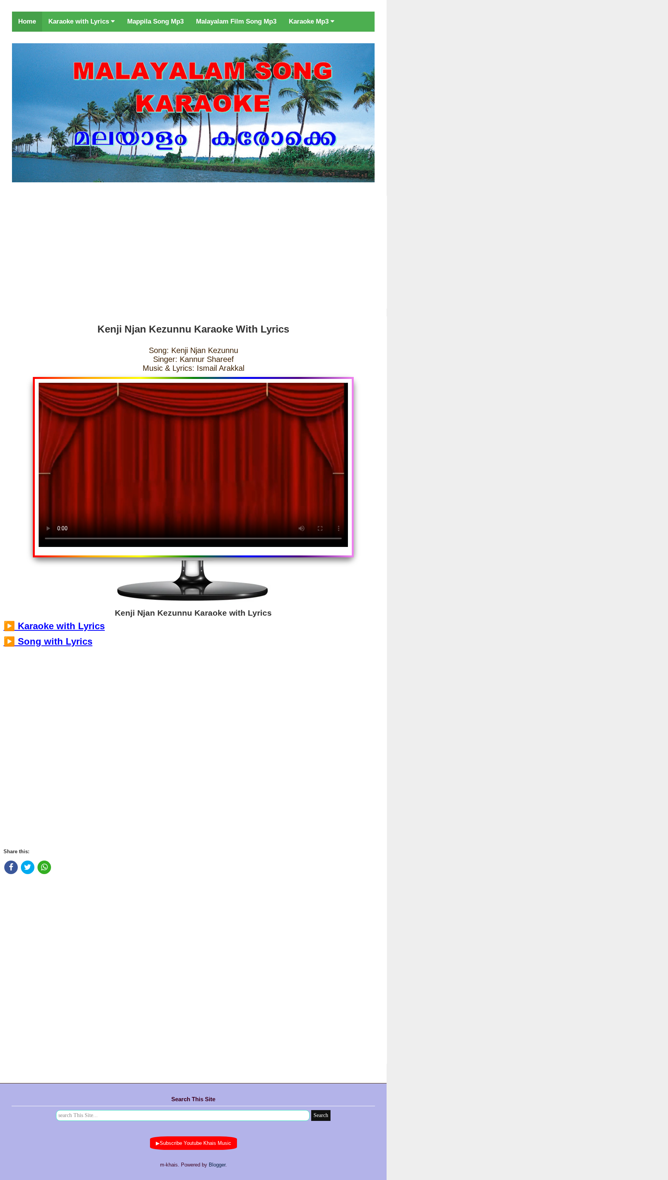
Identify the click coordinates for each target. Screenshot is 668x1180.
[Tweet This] (27, 867)
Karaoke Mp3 (310, 21)
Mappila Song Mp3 (155, 21)
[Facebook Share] (11, 867)
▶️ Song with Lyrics (47, 641)
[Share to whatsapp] (44, 867)
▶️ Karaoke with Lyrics (54, 626)
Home (27, 21)
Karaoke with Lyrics (79, 21)
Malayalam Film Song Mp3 (236, 21)
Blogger (217, 1165)
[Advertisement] (193, 251)
